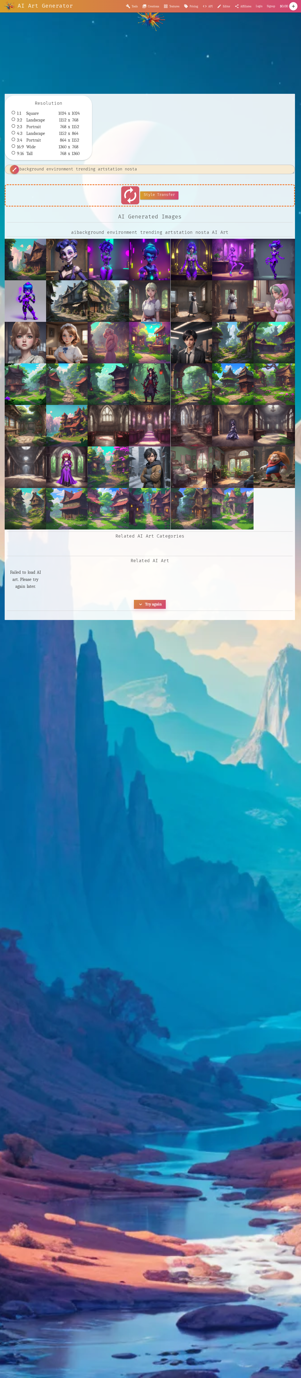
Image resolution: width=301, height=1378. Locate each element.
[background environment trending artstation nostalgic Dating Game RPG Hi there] (25, 425)
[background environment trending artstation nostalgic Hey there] (67, 425)
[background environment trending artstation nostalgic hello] (108, 301)
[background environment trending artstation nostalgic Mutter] (25, 509)
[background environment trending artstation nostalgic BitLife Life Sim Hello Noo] (149, 342)
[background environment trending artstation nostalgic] (25, 259)
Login (259, 6)
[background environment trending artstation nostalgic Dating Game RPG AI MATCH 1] (274, 384)
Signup (271, 6)
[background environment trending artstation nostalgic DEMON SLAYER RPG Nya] (108, 384)
